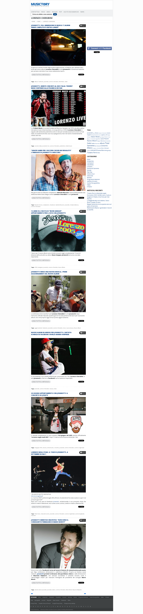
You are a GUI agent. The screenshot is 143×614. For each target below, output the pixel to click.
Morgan (98, 141)
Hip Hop (89, 172)
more (64, 328)
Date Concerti (56, 600)
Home (33, 21)
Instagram (40, 267)
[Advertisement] (82, 5)
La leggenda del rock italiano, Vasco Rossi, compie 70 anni (98, 201)
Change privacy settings (69, 603)
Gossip (89, 170)
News (82, 12)
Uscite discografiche (95, 138)
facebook (40, 81)
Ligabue (103, 135)
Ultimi (69, 600)
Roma (96, 133)
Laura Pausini (105, 139)
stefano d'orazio (92, 181)
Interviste (90, 176)
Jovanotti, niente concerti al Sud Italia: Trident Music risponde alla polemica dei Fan (52, 87)
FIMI (99, 152)
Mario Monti (69, 590)
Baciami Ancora (38, 205)
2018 (36, 267)
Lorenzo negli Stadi (79, 447)
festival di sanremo (106, 141)
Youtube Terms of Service (45, 603)
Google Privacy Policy (57, 603)
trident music (69, 146)
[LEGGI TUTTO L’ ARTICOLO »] (58, 72)
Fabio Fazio (37, 514)
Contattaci (35, 12)
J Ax (106, 135)
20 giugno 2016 (38, 447)
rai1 (90, 138)
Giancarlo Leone (45, 514)
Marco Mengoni (105, 148)
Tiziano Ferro (92, 152)
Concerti (89, 167)
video (66, 81)
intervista (99, 148)
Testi (32, 600)
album (36, 81)
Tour (107, 143)
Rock (43, 12)
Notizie (54, 12)
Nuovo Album (61, 267)
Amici (48, 12)
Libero (53, 590)
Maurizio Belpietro (77, 590)
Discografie (37, 600)
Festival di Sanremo (93, 168)
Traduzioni (63, 600)
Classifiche (90, 165)
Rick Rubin (61, 81)
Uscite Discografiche (71, 12)
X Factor (106, 137)
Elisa (96, 143)
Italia (40, 146)
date (94, 133)
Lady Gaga (102, 137)
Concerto (56, 447)
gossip (109, 150)
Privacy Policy (34, 603)
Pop (60, 12)
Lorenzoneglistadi (79, 514)
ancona (45, 447)
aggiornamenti (38, 328)
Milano (89, 148)
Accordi (43, 600)
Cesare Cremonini (103, 133)
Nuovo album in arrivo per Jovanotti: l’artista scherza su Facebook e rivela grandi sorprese (51, 333)
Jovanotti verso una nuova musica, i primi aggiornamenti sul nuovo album (49, 273)
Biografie (49, 600)
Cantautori (90, 163)
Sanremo (33, 515)
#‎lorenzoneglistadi (37, 496)
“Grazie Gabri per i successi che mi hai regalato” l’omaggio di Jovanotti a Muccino (51, 151)
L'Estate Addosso (74, 205)
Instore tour (91, 174)
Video (89, 185)
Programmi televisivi (93, 179)
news (55, 388)
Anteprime (90, 161)
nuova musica (69, 328)
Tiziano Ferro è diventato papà (96, 193)
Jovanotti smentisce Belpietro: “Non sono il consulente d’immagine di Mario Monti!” (49, 521)
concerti (37, 146)
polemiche (62, 146)
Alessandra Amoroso (96, 134)
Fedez (89, 143)
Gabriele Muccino (59, 205)
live (48, 146)
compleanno (46, 205)
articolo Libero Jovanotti (40, 590)
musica (51, 388)
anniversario (50, 447)
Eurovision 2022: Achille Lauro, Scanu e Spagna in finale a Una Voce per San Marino (99, 197)
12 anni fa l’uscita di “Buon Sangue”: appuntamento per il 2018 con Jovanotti (48, 212)
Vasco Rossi (95, 137)
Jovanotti (46, 81)
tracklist (88, 150)
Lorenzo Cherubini (53, 81)
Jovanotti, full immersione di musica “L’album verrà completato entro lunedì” (50, 26)
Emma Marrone (102, 150)
